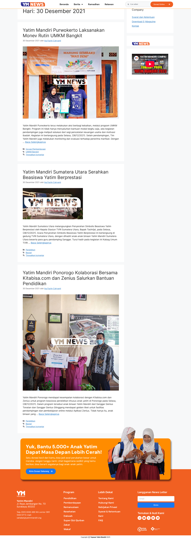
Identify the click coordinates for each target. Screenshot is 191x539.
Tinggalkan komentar (35, 154)
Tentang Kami (106, 498)
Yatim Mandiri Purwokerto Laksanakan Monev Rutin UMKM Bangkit (63, 32)
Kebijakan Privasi (107, 507)
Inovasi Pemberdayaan (36, 149)
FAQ (100, 520)
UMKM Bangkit (32, 152)
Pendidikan (30, 250)
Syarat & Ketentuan (109, 511)
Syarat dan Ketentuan (143, 17)
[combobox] (139, 4)
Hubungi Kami (106, 502)
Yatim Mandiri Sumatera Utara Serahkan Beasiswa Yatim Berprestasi (65, 174)
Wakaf (67, 529)
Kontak (135, 26)
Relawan (109, 4)
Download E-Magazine (144, 21)
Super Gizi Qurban (74, 520)
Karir (100, 516)
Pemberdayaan (72, 502)
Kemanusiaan (71, 507)
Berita (77, 4)
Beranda (64, 4)
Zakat (67, 524)
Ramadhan (94, 4)
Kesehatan (69, 511)
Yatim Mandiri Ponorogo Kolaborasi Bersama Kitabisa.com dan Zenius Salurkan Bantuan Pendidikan (70, 278)
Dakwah (68, 516)
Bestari (29, 252)
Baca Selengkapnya (35, 142)
